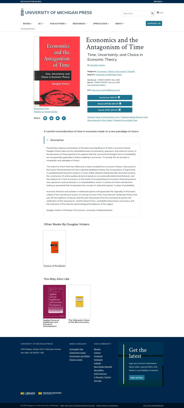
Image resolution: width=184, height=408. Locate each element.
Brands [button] (158, 1)
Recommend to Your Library (100, 120)
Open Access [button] (100, 23)
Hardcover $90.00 (109, 97)
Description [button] (57, 140)
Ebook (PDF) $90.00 (109, 109)
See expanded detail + (96, 85)
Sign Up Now (137, 377)
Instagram (98, 360)
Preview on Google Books (45, 111)
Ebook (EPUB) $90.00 (110, 103)
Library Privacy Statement (107, 405)
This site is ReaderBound (153, 405)
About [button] (119, 23)
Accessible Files (76, 349)
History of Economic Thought (121, 71)
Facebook (98, 356)
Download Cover (41, 108)
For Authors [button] (57, 23)
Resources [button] (79, 23)
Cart (159, 12)
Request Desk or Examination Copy (103, 117)
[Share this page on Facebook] (64, 118)
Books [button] (27, 23)
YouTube (98, 381)
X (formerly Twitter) (102, 377)
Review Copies (75, 360)
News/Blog (99, 370)
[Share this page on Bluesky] (58, 118)
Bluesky (97, 349)
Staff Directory (100, 374)
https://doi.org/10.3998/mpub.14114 (106, 90)
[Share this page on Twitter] (51, 118)
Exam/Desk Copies (77, 353)
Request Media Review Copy (135, 117)
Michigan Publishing (31, 1)
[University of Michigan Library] (29, 393)
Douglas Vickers (97, 65)
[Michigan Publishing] (51, 393)
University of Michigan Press (109, 74)
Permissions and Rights (79, 356)
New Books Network (103, 367)
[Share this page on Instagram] (45, 118)
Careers (97, 353)
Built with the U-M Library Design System (77, 405)
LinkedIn (97, 363)
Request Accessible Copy (125, 120)
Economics (102, 71)
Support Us (154, 23)
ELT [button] (40, 23)
